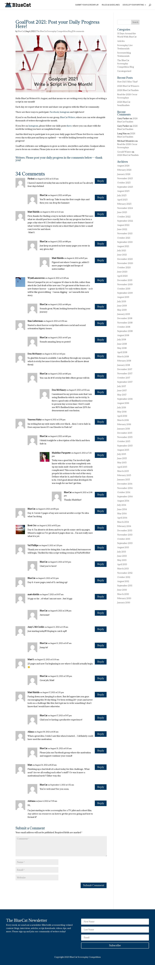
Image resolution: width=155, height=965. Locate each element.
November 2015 (124, 437)
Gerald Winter (124, 151)
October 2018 (123, 327)
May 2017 (121, 394)
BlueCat (21, 31)
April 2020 (122, 276)
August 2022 (123, 225)
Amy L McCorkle (36, 627)
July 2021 (121, 250)
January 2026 (123, 174)
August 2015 (123, 450)
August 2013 (123, 547)
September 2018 (125, 331)
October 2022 (124, 216)
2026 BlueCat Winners (128, 86)
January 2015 (123, 479)
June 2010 (122, 589)
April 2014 (122, 517)
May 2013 (121, 560)
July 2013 (121, 551)
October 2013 (123, 539)
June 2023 (122, 212)
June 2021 (122, 254)
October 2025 (124, 182)
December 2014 (124, 483)
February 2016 (124, 424)
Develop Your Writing (133, 5)
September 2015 (125, 445)
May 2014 (122, 513)
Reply (100, 181)
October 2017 (123, 377)
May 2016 (122, 411)
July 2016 (121, 407)
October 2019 (123, 288)
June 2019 (122, 305)
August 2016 (123, 403)
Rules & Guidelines (111, 5)
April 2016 (122, 416)
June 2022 (122, 229)
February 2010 (124, 598)
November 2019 (124, 284)
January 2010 (123, 602)
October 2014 (123, 492)
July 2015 (121, 454)
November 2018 (124, 322)
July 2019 (121, 301)
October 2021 (123, 238)
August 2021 (123, 246)
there (69, 125)
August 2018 (123, 335)
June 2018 (122, 344)
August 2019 (123, 297)
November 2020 (125, 263)
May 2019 (122, 310)
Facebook (54, 112)
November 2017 (124, 373)
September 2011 (124, 585)
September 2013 (124, 543)
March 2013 (123, 568)
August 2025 (123, 191)
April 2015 (122, 467)
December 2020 (125, 259)
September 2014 (125, 496)
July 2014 (121, 505)
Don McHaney (35, 353)
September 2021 (125, 242)
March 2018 (123, 356)
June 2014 (122, 509)
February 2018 (124, 360)
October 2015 (123, 441)
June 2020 (122, 271)
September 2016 (125, 399)
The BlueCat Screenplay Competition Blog (54, 31)
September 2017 (124, 382)
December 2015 (124, 433)
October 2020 (124, 267)
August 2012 (123, 581)
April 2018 (122, 352)
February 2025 (124, 204)
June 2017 (122, 390)
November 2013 (124, 534)
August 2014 (123, 500)
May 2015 (122, 462)
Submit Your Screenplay (87, 5)
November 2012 (124, 573)
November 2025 (125, 178)
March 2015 (123, 471)
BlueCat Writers (67, 117)
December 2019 (124, 280)
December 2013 (124, 530)
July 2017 (121, 386)
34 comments (78, 31)
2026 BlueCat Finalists (128, 90)
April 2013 (122, 564)
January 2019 (123, 314)
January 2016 (123, 428)
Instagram (65, 112)
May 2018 (122, 348)
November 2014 (124, 488)
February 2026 (124, 170)
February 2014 (124, 526)
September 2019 (125, 293)
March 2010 (123, 594)
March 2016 (123, 420)
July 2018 (121, 339)
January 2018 (123, 365)
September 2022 (125, 221)
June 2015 (122, 458)
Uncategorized (124, 71)
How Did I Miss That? (127, 81)
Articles (121, 41)
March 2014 (123, 522)
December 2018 (124, 318)
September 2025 (125, 187)
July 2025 (121, 195)
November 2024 (125, 208)
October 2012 (123, 577)
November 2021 (124, 233)
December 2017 (124, 369)
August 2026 (123, 165)
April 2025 (122, 199)
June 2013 (122, 556)
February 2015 (124, 475)
